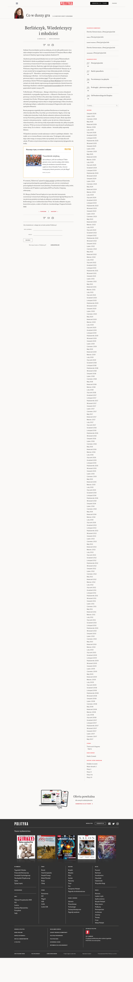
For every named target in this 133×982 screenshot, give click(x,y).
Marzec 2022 (91, 257)
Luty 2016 (90, 455)
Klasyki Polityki (100, 901)
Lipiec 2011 (90, 604)
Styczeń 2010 (91, 652)
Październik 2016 (92, 433)
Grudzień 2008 (92, 688)
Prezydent (17, 910)
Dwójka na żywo (92, 764)
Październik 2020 (92, 303)
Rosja (43, 881)
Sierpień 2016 (91, 439)
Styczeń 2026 (91, 133)
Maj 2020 (90, 317)
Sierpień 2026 (91, 114)
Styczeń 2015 (91, 490)
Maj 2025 (90, 154)
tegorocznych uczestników (52, 85)
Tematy (97, 917)
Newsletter (89, 823)
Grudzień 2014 (91, 493)
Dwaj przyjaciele (109, 32)
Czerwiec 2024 (92, 184)
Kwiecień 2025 (92, 157)
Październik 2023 (92, 206)
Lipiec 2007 (91, 734)
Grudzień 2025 (92, 135)
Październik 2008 (93, 693)
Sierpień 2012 (91, 569)
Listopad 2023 (92, 203)
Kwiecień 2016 (91, 449)
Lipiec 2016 (91, 441)
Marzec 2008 (91, 712)
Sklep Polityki (99, 923)
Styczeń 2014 (91, 522)
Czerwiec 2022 (92, 249)
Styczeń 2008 (91, 717)
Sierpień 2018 (91, 374)
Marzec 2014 (91, 517)
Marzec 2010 (91, 647)
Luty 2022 (90, 260)
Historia (97, 893)
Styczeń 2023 (91, 230)
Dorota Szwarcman (94, 32)
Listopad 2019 (91, 333)
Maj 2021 (90, 284)
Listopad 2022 (91, 235)
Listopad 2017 (91, 398)
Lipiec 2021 (90, 279)
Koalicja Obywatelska (21, 908)
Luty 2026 (90, 130)
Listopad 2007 (92, 723)
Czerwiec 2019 (92, 346)
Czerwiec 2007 (92, 736)
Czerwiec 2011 (91, 606)
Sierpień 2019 (91, 341)
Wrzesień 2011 (91, 598)
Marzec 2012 (91, 582)
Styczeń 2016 (91, 458)
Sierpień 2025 (91, 146)
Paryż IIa (90, 775)
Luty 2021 (90, 292)
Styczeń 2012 (91, 587)
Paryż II (89, 772)
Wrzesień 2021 (91, 273)
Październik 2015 (92, 466)
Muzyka (70, 873)
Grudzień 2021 (91, 265)
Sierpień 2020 (91, 309)
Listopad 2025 (91, 138)
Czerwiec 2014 (92, 509)
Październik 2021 (92, 271)
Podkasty (98, 907)
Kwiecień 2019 (91, 352)
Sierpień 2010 (91, 634)
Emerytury (44, 893)
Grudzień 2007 (92, 720)
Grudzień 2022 (92, 233)
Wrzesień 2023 (92, 208)
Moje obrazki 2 (92, 767)
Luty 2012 (90, 585)
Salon (16, 881)
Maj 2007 (90, 739)
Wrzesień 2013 (92, 533)
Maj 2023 (90, 219)
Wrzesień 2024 (92, 176)
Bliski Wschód (45, 878)
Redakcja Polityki (19, 929)
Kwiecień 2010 (92, 644)
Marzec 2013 (91, 550)
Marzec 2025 (91, 160)
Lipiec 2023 (91, 214)
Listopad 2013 (91, 528)
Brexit (43, 870)
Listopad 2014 (91, 495)
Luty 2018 (90, 390)
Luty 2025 (90, 162)
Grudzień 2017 (91, 395)
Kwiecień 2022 (92, 254)
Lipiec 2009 (91, 669)
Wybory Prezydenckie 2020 (23, 900)
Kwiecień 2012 (91, 579)
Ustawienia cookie (55, 942)
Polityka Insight (35, 953)
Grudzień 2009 (92, 655)
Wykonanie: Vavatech (87, 953)
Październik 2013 (92, 531)
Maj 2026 (90, 122)
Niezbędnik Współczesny (22, 878)
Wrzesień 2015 (91, 468)
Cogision (69, 953)
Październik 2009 (93, 661)
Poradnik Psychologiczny (22, 875)
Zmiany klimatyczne (74, 909)
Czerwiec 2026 (92, 119)
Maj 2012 (90, 577)
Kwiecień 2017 (91, 417)
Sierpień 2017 (91, 406)
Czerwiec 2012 (92, 574)
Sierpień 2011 (91, 601)
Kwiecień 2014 (91, 514)
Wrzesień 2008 (92, 696)
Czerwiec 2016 (92, 444)
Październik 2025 (92, 141)
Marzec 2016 (91, 452)
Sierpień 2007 (91, 731)
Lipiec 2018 (91, 376)
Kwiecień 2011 (91, 612)
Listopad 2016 (91, 430)
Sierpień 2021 (91, 276)
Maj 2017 (90, 414)
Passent (97, 870)
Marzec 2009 (91, 680)
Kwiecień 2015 (91, 482)
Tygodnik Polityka (20, 870)
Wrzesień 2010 (92, 631)
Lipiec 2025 (91, 149)
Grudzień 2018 (92, 363)
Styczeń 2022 (91, 263)
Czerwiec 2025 (92, 151)
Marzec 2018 (91, 387)
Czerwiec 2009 (92, 671)
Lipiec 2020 (91, 311)
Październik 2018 (92, 368)
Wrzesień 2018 (92, 371)
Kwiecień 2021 (91, 287)
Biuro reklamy (18, 932)
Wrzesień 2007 (92, 728)
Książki (70, 870)
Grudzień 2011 (91, 590)
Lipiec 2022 (91, 246)
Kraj (15, 896)
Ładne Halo (73, 953)
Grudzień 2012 (91, 558)
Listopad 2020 (92, 300)
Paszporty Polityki (74, 889)
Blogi (96, 866)
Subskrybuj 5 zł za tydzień (83, 803)
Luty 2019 (90, 357)
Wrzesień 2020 (92, 306)
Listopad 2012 (91, 560)
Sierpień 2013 (91, 536)
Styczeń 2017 (91, 425)
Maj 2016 (90, 447)
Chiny (43, 883)
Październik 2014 (92, 498)
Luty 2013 (90, 552)
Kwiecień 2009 (92, 677)
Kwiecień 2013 (91, 547)
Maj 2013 (90, 544)
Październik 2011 (92, 596)
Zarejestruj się (55, 245)
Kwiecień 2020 (92, 319)
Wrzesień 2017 (91, 403)
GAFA (43, 904)
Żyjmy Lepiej (18, 883)
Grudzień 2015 (91, 460)
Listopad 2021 (91, 268)
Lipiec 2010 (91, 636)
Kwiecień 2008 (92, 709)
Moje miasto (99, 904)
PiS (15, 902)
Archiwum (98, 912)
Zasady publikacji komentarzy (58, 932)
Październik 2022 (92, 238)
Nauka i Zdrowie (72, 898)
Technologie (72, 907)
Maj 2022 (90, 252)
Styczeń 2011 (91, 620)
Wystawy (71, 881)
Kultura (70, 866)
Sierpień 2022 (91, 244)
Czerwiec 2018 (92, 379)
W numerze (17, 866)
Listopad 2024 (92, 170)
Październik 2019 (92, 336)
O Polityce (17, 942)
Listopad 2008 (92, 690)
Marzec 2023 (91, 225)
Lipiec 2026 (91, 116)
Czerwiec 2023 (92, 216)
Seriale (70, 878)
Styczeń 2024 (91, 198)
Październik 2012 (92, 563)
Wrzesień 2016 (92, 436)
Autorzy (97, 915)
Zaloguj (114, 3)
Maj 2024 (90, 187)
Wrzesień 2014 (91, 501)
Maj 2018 (90, 382)
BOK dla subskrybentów (21, 938)
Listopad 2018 (91, 365)
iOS (86, 936)
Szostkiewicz (99, 875)
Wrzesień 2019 (92, 338)
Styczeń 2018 (91, 393)
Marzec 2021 (91, 290)
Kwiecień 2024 (92, 189)
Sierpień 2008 (91, 699)
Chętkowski (99, 881)
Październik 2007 (92, 726)
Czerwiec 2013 (92, 541)
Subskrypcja (100, 823)
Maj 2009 (90, 674)
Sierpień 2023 (91, 211)
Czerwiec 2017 (92, 411)
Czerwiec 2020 (92, 314)
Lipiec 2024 (91, 181)
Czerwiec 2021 (92, 281)
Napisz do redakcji (19, 935)
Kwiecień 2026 (92, 124)
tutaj (45, 78)
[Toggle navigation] (16, 3)
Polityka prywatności (56, 935)
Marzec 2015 (91, 485)
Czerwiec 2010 (92, 639)
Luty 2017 (90, 422)
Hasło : (30, 234)
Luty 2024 (90, 195)
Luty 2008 (90, 715)
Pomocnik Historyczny (21, 873)
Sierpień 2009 (91, 666)
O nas (96, 920)
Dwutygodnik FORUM (19, 953)
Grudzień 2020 (92, 298)
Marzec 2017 (91, 420)
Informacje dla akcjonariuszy (59, 945)
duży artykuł (50, 181)
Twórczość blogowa (93, 746)
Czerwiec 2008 (92, 704)
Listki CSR (44, 907)
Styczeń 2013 (91, 555)
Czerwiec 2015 (92, 476)
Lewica (16, 905)
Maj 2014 (90, 512)
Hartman (98, 873)
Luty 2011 (90, 617)
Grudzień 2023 (92, 200)
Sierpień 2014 (91, 504)
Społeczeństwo (99, 899)
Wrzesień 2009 (92, 663)
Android (90, 936)
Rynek (43, 890)
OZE (42, 901)
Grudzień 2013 (92, 525)
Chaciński (98, 878)
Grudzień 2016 (92, 428)
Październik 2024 (92, 173)
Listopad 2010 (91, 625)
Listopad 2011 (91, 593)
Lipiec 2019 (91, 344)
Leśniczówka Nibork (52, 953)
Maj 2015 (90, 479)
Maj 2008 (90, 707)
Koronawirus (18, 890)
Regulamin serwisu (55, 929)
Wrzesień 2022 (92, 241)
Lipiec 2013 (91, 539)
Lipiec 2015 (90, 474)
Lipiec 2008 (91, 701)
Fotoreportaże (99, 909)
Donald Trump (45, 875)
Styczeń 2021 (91, 295)
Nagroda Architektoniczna (76, 891)
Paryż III (89, 777)
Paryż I (89, 769)
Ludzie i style (99, 896)
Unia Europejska (46, 873)
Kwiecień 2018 (91, 384)
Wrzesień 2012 (91, 566)
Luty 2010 (90, 650)
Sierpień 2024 (91, 179)
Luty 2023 (90, 227)
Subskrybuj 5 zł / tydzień (99, 3)
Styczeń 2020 (91, 328)
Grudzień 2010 (92, 623)
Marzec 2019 (91, 355)
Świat (42, 866)
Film (69, 875)
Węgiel (43, 899)
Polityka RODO (54, 938)
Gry (69, 886)
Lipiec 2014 (90, 506)
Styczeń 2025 (91, 165)
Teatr (69, 883)
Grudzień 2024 (92, 168)
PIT (42, 896)
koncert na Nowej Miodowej (52, 81)
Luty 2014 (90, 520)
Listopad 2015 (91, 463)
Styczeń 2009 (91, 685)
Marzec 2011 (91, 615)
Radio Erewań (91, 756)
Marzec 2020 (91, 322)
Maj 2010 (90, 642)
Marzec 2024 (91, 192)
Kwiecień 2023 (92, 222)
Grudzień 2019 (92, 330)
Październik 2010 (92, 628)
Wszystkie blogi (100, 883)
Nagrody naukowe (73, 912)
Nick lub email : (28, 229)
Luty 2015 (90, 487)
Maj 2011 (90, 609)
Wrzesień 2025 (92, 143)
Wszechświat (72, 904)
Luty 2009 (90, 682)
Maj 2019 (90, 349)
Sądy (15, 913)
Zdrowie (70, 901)
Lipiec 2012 (90, 571)
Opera (90, 749)
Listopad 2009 (92, 658)
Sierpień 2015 (91, 471)
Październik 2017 (92, 401)
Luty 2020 (90, 325)
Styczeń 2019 (91, 360)
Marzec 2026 (91, 127)
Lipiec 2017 (90, 409)
